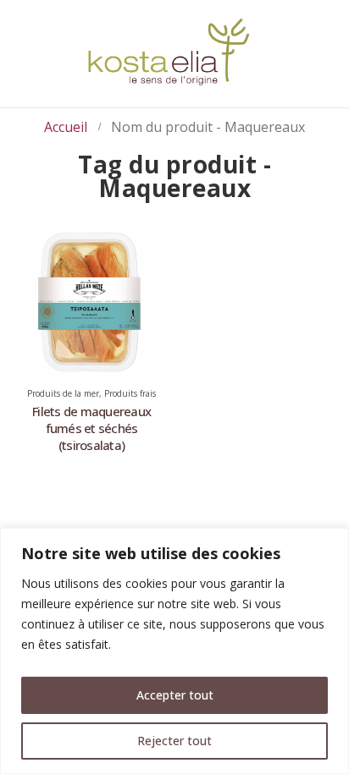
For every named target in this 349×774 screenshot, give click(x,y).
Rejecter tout (174, 741)
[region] (174, 651)
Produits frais (130, 393)
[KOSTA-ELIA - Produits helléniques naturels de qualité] (168, 54)
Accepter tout (174, 695)
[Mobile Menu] (27, 48)
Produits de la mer (63, 393)
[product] (91, 302)
